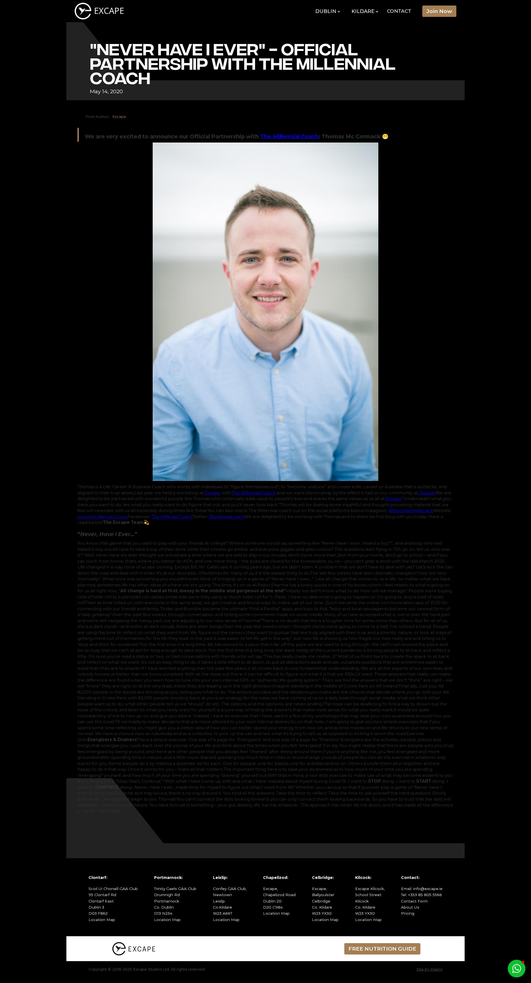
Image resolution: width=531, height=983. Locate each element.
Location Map (101, 919)
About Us (410, 907)
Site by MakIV (429, 969)
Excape (212, 492)
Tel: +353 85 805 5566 (421, 895)
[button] (327, 12)
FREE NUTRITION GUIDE (382, 948)
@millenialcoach (226, 516)
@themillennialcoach (411, 510)
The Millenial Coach (172, 516)
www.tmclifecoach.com (102, 516)
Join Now (439, 11)
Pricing (407, 913)
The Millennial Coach (253, 492)
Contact (399, 11)
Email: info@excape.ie (421, 888)
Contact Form (414, 901)
